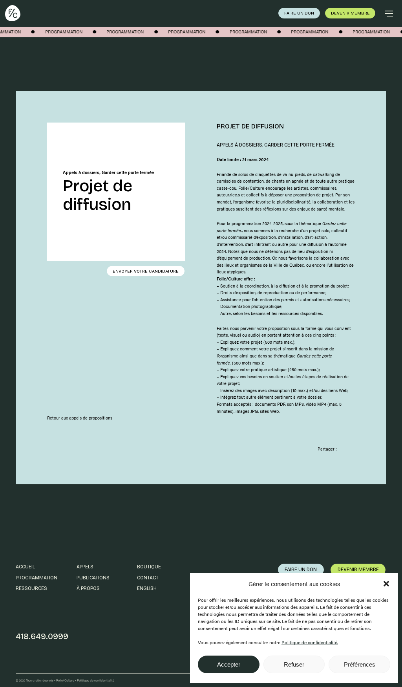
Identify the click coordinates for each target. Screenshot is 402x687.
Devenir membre (350, 13)
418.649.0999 (42, 636)
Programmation (36, 578)
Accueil (25, 567)
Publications (93, 578)
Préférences (359, 664)
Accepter (228, 664)
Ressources (31, 588)
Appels (85, 567)
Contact (148, 578)
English (147, 588)
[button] (386, 584)
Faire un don (299, 13)
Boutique (149, 567)
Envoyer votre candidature (146, 271)
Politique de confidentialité (95, 680)
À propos (88, 588)
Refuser (294, 664)
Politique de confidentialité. (309, 642)
